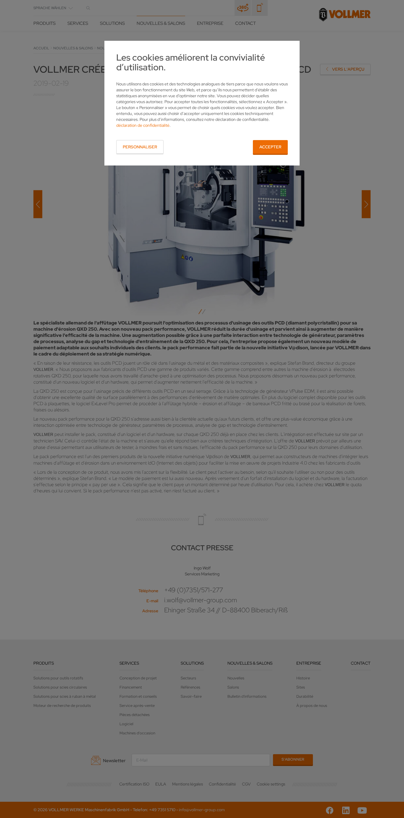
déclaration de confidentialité (142, 125)
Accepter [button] (270, 147)
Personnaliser (140, 147)
